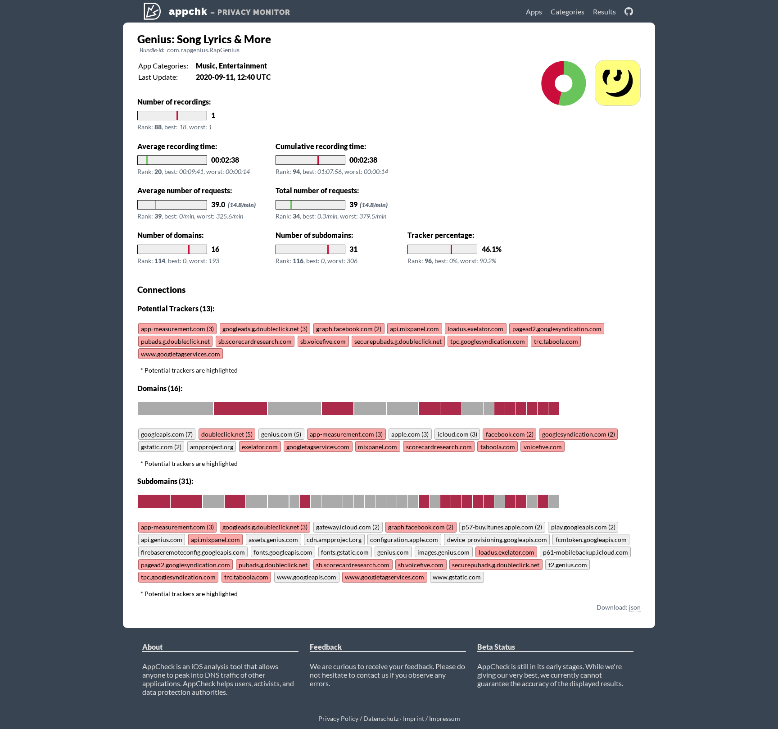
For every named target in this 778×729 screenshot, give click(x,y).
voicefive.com (543, 447)
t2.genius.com (567, 565)
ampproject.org (211, 447)
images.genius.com (443, 552)
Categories (567, 11)
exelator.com (260, 447)
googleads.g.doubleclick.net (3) (265, 329)
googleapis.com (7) (167, 434)
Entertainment (243, 65)
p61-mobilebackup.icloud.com (585, 552)
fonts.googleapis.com (282, 552)
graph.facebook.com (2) (348, 329)
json (635, 607)
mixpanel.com (377, 447)
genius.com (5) (281, 434)
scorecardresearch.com (439, 447)
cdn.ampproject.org (334, 539)
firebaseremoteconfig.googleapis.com (193, 552)
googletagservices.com (317, 447)
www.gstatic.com (457, 577)
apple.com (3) (410, 434)
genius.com (393, 552)
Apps (534, 11)
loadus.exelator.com (475, 329)
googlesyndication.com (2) (578, 434)
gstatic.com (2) (161, 447)
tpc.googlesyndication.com (487, 341)
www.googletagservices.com (180, 354)
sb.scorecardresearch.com (255, 341)
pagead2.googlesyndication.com (557, 329)
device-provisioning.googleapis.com (497, 539)
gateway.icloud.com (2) (348, 527)
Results (604, 11)
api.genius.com (161, 539)
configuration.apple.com (404, 539)
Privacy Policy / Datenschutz (358, 718)
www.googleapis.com (306, 577)
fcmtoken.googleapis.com (591, 539)
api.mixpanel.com (414, 329)
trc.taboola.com (556, 341)
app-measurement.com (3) (177, 329)
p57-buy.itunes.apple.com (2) (502, 527)
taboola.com (497, 447)
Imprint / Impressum (431, 718)
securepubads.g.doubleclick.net (398, 341)
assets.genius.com (273, 539)
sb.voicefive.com (323, 341)
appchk (228, 11)
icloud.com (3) (457, 434)
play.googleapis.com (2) (583, 527)
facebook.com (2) (510, 434)
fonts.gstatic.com (345, 552)
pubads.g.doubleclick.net (175, 341)
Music (206, 65)
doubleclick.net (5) (227, 434)
